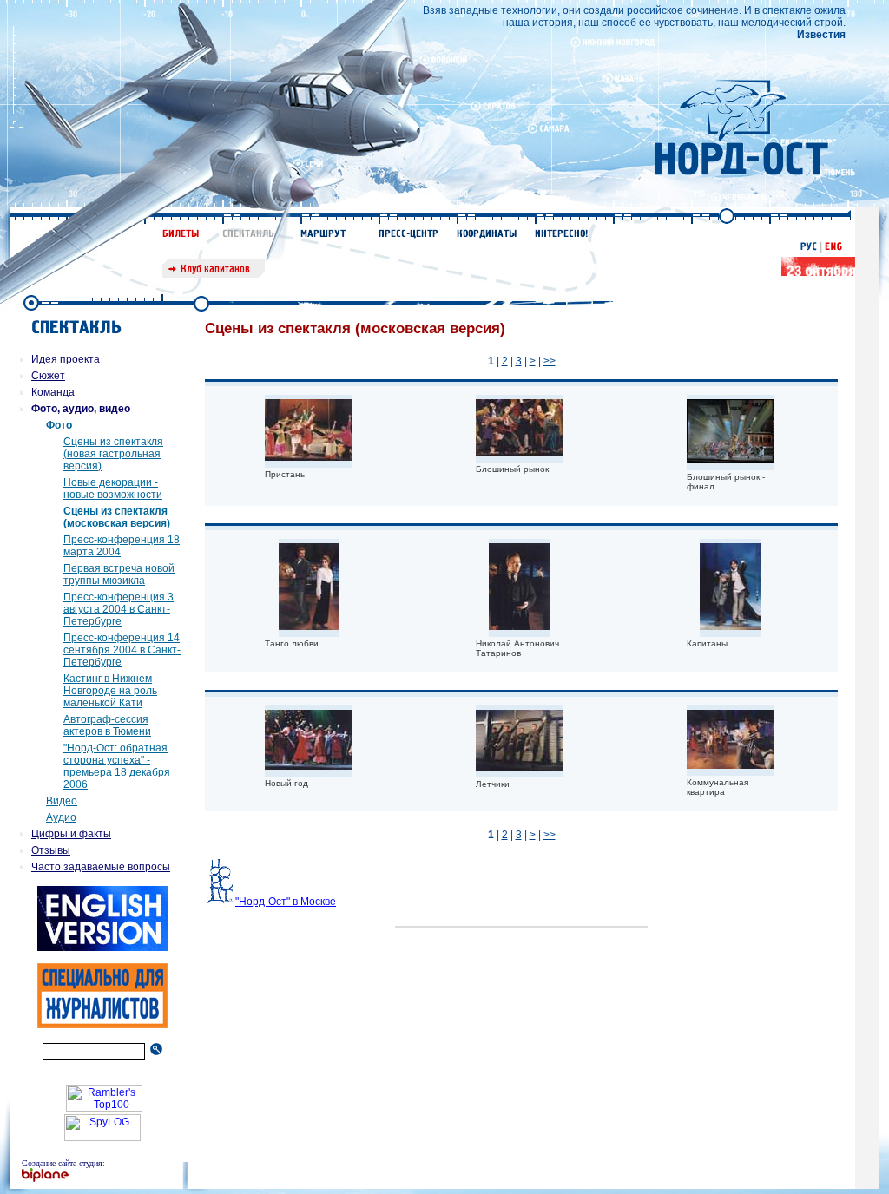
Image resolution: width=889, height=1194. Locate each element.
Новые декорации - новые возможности (112, 488)
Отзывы (50, 850)
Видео (61, 801)
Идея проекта (65, 359)
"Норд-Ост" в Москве (285, 902)
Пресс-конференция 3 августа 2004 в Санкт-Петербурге (118, 609)
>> (549, 361)
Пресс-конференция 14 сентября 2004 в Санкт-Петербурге (122, 650)
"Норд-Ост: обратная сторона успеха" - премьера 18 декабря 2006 (116, 766)
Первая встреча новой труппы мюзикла (119, 574)
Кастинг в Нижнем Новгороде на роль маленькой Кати (110, 690)
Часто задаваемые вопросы (100, 867)
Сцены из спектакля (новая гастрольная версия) (113, 454)
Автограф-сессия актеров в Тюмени (107, 725)
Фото (59, 425)
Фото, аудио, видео (80, 409)
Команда (53, 392)
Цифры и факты (71, 834)
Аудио (61, 817)
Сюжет (48, 376)
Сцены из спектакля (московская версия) (116, 517)
